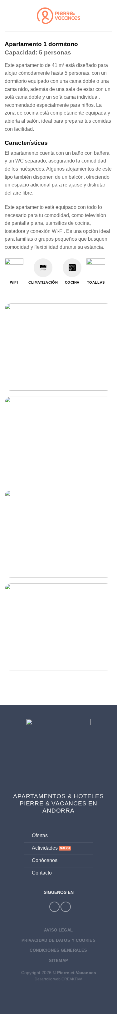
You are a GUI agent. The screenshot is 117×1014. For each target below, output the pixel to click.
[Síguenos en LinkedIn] (66, 907)
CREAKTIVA (71, 979)
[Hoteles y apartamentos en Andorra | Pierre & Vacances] (58, 15)
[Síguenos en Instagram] (54, 907)
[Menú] (8, 15)
